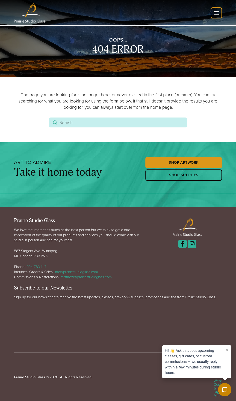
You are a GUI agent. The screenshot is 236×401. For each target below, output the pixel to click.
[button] (216, 12)
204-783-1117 (36, 266)
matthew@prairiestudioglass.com (86, 276)
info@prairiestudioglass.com (76, 271)
